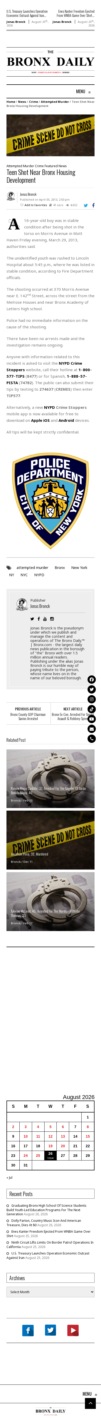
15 (88, 1136)
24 (26, 1156)
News (22, 102)
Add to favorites (36, 205)
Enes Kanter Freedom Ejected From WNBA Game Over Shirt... (76, 13)
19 (50, 1146)
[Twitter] (92, 689)
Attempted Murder (55, 102)
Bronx (60, 567)
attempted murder (32, 567)
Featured (51, 166)
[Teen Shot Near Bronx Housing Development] (50, 135)
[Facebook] (92, 679)
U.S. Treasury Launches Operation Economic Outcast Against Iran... (27, 13)
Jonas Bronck (15, 22)
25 (38, 1156)
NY (11, 574)
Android (66, 420)
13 (63, 1136)
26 (50, 1153)
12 (50, 1136)
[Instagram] (92, 699)
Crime (33, 102)
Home (10, 102)
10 (26, 1136)
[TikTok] (92, 709)
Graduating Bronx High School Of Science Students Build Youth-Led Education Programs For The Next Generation (46, 1209)
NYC (24, 574)
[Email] (92, 729)
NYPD (39, 574)
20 (63, 1146)
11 (38, 1136)
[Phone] (92, 739)
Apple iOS (40, 420)
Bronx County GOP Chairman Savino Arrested (28, 716)
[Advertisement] (50, 1021)
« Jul (9, 1177)
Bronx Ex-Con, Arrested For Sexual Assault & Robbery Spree (73, 716)
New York (79, 567)
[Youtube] (92, 719)
